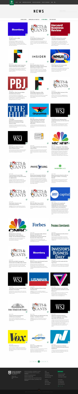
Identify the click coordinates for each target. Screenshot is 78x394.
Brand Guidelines (61, 384)
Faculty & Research (46, 2)
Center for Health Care (28, 376)
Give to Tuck (60, 371)
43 (42, 361)
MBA (20, 2)
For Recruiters (61, 381)
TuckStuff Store (61, 375)
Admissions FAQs (48, 377)
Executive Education (36, 2)
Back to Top (39, 390)
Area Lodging (47, 384)
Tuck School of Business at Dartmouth (12, 2)
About (17, 2)
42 (40, 361)
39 (35, 361)
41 (38, 361)
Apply (46, 371)
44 (43, 361)
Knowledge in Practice (34, 19)
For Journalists (61, 382)
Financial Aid (47, 374)
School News (24, 19)
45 (45, 361)
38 (33, 361)
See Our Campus (48, 382)
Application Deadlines (49, 375)
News (52, 2)
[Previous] (30, 362)
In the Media (44, 19)
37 (32, 361)
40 (37, 361)
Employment (60, 379)
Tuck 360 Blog (52, 19)
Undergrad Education (27, 2)
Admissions (47, 372)
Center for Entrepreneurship (30, 375)
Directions (47, 381)
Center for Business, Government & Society (32, 371)
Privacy (51, 391)
